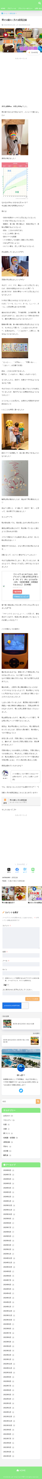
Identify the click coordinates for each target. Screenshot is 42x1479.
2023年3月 (8, 1350)
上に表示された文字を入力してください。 (17, 989)
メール (5, 961)
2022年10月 (9, 1372)
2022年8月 (8, 1381)
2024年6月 (8, 1284)
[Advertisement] (21, 82)
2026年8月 (8, 1170)
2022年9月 (8, 1377)
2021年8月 (8, 1434)
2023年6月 (8, 1337)
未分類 (7, 1151)
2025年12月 (9, 1205)
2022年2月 (8, 1408)
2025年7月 (8, 1227)
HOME (3, 8)
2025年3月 (8, 1245)
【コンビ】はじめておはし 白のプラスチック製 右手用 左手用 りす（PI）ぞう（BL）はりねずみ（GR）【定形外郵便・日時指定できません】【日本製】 (26, 579)
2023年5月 (8, 1342)
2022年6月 (8, 1390)
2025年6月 (8, 1232)
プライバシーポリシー (25, 8)
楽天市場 (18, 592)
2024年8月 (8, 1276)
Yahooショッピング (22, 596)
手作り (7, 1146)
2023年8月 (8, 1328)
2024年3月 (8, 1298)
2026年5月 (8, 1183)
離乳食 (7, 1155)
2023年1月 (8, 1359)
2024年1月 (8, 1307)
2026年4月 (8, 1188)
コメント (6, 925)
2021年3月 (8, 1456)
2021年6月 (8, 1443)
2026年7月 (8, 1174)
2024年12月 (9, 1258)
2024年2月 (8, 1302)
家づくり (8, 1133)
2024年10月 (9, 1267)
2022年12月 (9, 1364)
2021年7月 (8, 1438)
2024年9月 (8, 1271)
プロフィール (11, 8)
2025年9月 (8, 1218)
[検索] (38, 1101)
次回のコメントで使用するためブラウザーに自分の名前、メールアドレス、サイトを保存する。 (22, 979)
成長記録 (15, 877)
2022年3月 (8, 1403)
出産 (6, 1124)
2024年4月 (8, 1293)
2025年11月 (9, 1210)
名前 (5, 952)
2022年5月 (8, 1394)
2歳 (10, 881)
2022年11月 (9, 1368)
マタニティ (8, 1120)
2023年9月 (8, 1324)
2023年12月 (9, 1311)
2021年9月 (8, 1430)
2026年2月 (8, 1197)
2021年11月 (9, 1421)
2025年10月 (9, 1214)
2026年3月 (8, 1192)
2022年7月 (8, 1386)
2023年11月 (9, 1315)
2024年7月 (8, 1280)
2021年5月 (8, 1447)
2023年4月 (8, 1346)
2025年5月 (8, 1236)
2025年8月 (8, 1223)
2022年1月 (8, 1412)
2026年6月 (8, 1179)
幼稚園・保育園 (10, 1138)
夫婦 (6, 1129)
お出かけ (8, 1116)
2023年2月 (8, 1355)
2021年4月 (8, 1452)
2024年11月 (9, 1262)
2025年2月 (8, 1249)
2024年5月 (8, 1289)
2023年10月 (9, 1320)
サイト (4, 969)
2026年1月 (8, 1201)
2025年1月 (8, 1254)
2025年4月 (8, 1240)
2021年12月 (9, 1416)
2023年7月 (8, 1333)
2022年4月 (8, 1399)
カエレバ (21, 587)
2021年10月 (9, 1425)
